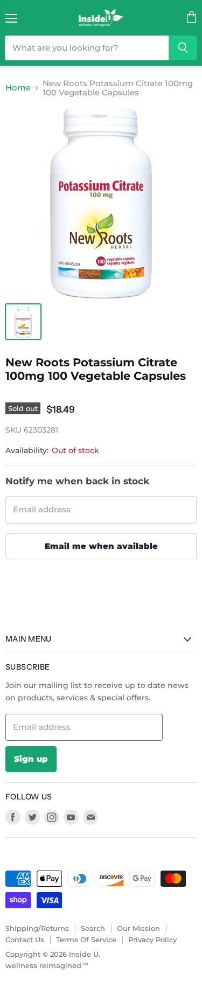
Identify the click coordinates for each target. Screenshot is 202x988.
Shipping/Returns (37, 928)
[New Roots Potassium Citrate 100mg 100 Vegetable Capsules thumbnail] (23, 321)
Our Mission (138, 928)
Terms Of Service (86, 939)
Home (18, 87)
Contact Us (24, 939)
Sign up (31, 759)
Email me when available (101, 546)
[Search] (183, 48)
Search (93, 928)
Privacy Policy (152, 939)
